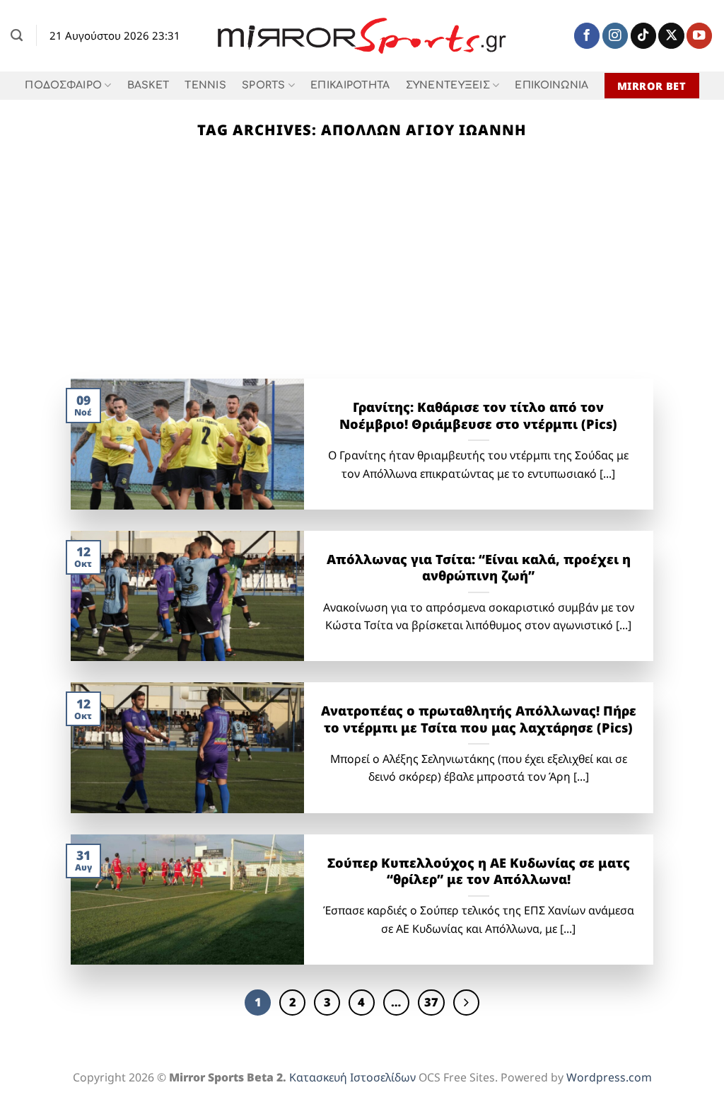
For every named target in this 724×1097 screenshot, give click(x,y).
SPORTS (264, 85)
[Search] (17, 35)
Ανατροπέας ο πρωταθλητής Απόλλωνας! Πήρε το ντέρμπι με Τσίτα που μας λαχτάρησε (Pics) (478, 719)
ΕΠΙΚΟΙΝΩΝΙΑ (551, 85)
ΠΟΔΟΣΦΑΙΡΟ (63, 85)
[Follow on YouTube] (699, 36)
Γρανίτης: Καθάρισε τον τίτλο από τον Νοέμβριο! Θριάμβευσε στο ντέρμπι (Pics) (478, 415)
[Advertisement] (362, 272)
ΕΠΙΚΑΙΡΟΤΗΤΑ (350, 85)
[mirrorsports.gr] (362, 36)
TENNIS (205, 85)
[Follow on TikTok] (643, 36)
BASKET (148, 85)
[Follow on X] (671, 36)
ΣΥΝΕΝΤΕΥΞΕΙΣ (448, 85)
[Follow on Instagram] (615, 36)
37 (431, 1002)
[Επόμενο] (466, 1002)
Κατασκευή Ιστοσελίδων (352, 1077)
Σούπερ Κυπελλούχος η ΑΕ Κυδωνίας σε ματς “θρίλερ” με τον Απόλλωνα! (478, 871)
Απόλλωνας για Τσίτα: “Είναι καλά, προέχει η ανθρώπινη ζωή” (479, 568)
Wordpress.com (609, 1077)
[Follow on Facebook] (587, 36)
